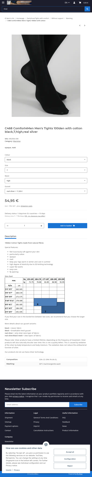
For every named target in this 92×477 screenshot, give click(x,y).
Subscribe (78, 404)
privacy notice (18, 396)
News (64, 426)
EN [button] (66, 2)
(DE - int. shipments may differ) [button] (35, 216)
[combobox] (46, 159)
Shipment (9, 417)
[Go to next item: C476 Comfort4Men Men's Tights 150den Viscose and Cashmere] (84, 25)
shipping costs (26, 206)
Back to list (10, 18)
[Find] (87, 8)
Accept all (70, 452)
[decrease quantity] (7, 225)
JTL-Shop (79, 474)
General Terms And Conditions (46, 417)
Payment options (11, 426)
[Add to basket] (7, 33)
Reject (69, 466)
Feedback (66, 422)
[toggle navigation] (3, 1)
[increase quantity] (41, 225)
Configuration (70, 459)
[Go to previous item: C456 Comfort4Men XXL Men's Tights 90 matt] (79, 25)
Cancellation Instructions (44, 430)
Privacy (17, 470)
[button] (74, 2)
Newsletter (9, 441)
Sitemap (8, 422)
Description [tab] (10, 236)
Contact (8, 430)
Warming (16, 141)
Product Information (70, 430)
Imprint (8, 470)
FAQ (64, 417)
